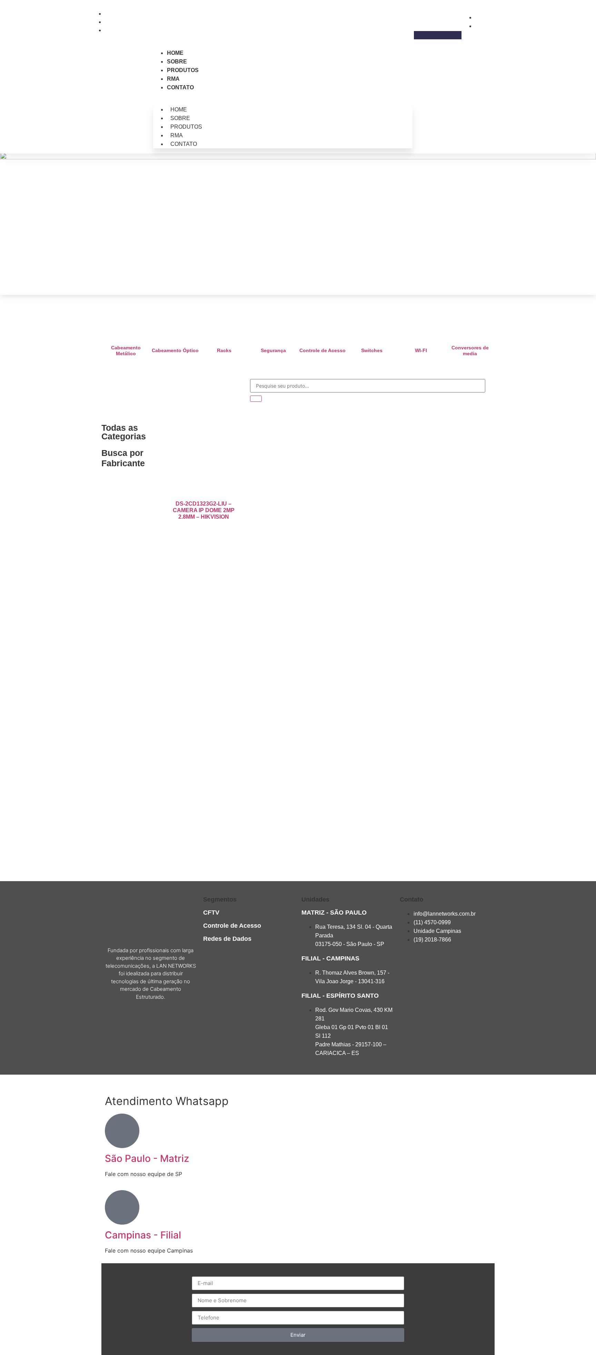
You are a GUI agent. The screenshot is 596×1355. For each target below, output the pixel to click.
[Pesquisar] (256, 399)
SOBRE (177, 61)
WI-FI (421, 350)
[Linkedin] (163, 1021)
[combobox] (367, 385)
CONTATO (180, 87)
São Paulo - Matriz (147, 1158)
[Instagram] (138, 1021)
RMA (173, 79)
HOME (175, 53)
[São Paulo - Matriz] (122, 1131)
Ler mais (203, 534)
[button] (437, 35)
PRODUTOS (183, 70)
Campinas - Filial (143, 1235)
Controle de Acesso (322, 350)
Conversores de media (470, 350)
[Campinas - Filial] (122, 1207)
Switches (372, 350)
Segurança (273, 350)
